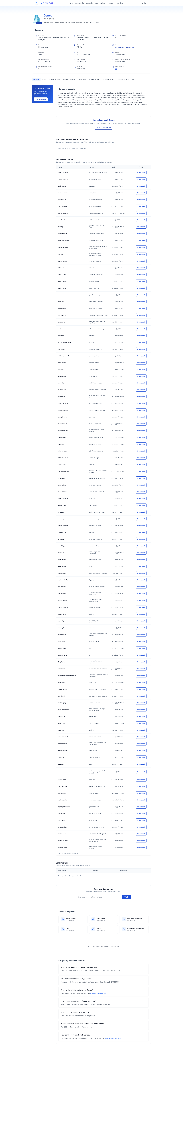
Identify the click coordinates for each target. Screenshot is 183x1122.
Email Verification (94, 79)
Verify (126, 897)
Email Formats (82, 79)
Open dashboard (40, 99)
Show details (141, 172)
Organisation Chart (54, 79)
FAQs (133, 79)
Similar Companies (108, 79)
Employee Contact (69, 79)
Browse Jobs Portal (102, 128)
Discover (110, 3)
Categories (89, 3)
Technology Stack (123, 79)
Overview (36, 79)
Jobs (71, 3)
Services (120, 3)
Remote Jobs (79, 3)
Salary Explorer (100, 3)
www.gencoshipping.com (124, 47)
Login (144, 3)
